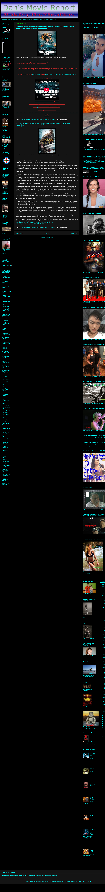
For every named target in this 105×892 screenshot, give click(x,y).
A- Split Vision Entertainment (5, 352)
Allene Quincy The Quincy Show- (5, 425)
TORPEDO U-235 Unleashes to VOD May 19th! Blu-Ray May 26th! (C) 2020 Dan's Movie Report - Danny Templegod (45, 27)
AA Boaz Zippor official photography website (6, 372)
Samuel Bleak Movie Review (92, 817)
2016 (103, 721)
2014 (103, 725)
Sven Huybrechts (36, 74)
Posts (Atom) (50, 237)
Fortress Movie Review (92, 770)
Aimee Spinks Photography (5, 420)
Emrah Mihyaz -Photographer (6, 462)
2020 (103, 595)
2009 (103, 736)
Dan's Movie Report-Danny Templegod (90, 742)
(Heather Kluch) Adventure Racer (6, 303)
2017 (103, 719)
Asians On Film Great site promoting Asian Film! (6, 434)
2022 (103, 591)
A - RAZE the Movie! (5, 338)
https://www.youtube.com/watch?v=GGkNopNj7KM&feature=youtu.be (92, 445)
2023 (103, 589)
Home (47, 233)
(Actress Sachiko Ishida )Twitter (6, 292)
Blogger (89, 881)
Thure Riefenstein (72, 74)
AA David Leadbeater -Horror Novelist (6, 378)
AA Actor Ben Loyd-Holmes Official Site (5, 366)
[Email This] (60, 119)
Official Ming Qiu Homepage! (6, 475)
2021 (103, 593)
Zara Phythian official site (5, 484)
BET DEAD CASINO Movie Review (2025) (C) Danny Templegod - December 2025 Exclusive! (29, 19)
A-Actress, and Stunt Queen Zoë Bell (6, 356)
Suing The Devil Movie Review (92, 784)
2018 (103, 717)
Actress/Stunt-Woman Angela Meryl (6, 416)
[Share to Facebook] (65, 119)
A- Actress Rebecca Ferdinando (5, 347)
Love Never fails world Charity (6, 466)
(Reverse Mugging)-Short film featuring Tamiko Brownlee (6, 315)
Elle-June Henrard (49, 74)
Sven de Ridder (64, 74)
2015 (103, 723)
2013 (103, 727)
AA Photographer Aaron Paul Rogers (5, 388)
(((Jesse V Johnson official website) (6, 277)
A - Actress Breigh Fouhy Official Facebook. (5, 328)
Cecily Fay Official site (5, 453)
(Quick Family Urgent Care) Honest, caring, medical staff (6, 308)
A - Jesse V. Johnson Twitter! (6, 334)
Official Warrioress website (5, 479)
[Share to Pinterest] (66, 119)
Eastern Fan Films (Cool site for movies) (6, 458)
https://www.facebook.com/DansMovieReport (94, 161)
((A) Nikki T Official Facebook (5, 282)
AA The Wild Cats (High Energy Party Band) (5, 394)
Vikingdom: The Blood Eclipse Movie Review (92, 756)
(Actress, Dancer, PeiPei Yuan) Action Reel (6, 297)
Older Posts (74, 233)
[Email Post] (57, 119)
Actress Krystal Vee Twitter (6, 411)
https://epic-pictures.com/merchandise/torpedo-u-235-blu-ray (47, 107)
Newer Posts (19, 233)
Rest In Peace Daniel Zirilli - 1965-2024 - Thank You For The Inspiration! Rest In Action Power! (89, 801)
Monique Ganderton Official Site (5, 470)
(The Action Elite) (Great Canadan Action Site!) (6, 322)
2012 (103, 729)
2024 (103, 586)
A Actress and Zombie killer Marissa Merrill (6, 342)
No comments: (51, 119)
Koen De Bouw (57, 74)
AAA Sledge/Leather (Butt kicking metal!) (6, 401)
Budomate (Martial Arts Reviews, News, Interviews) (6, 448)
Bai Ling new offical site (5, 443)
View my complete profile (89, 744)
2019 (103, 715)
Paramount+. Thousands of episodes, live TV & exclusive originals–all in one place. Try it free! (29, 875)
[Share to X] (63, 119)
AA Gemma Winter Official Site (5, 383)
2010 (103, 734)
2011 (103, 732)
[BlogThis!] (62, 119)
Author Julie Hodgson (5, 439)
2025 (103, 584)
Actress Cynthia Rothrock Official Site (6, 407)
